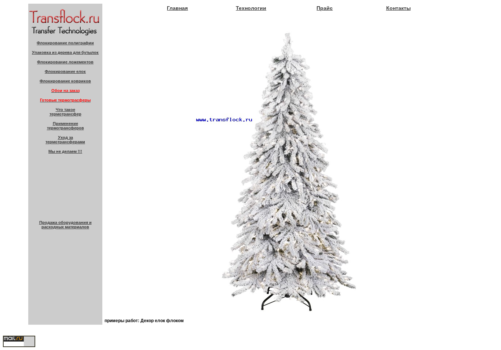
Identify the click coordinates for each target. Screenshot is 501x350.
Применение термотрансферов (65, 125)
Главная (177, 8)
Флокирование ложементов (65, 62)
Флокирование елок (65, 71)
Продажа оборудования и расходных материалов (65, 224)
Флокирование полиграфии (65, 43)
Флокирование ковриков (65, 81)
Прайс (325, 8)
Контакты (398, 8)
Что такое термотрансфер (65, 111)
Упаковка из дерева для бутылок (65, 52)
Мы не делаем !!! (65, 151)
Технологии (251, 8)
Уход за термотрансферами (65, 139)
